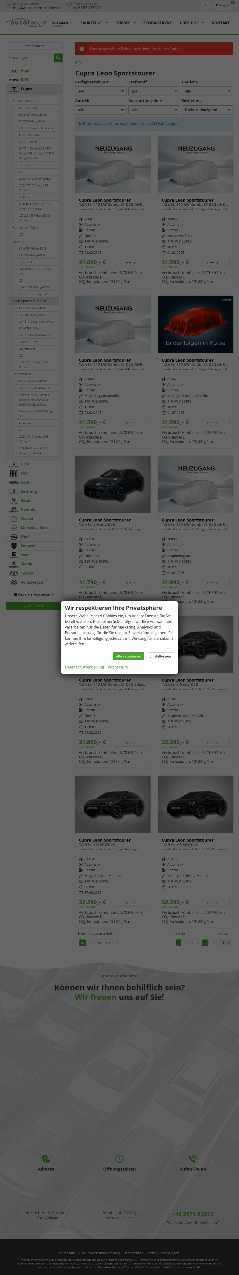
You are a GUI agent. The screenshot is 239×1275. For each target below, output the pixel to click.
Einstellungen (160, 656)
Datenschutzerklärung (84, 667)
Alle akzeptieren (128, 656)
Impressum (118, 667)
